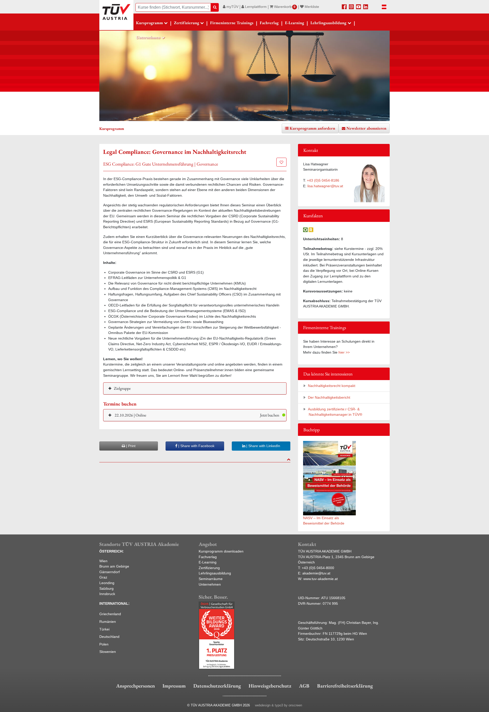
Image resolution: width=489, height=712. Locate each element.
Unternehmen (210, 584)
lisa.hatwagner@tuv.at (325, 186)
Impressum (174, 685)
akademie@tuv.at (316, 573)
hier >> (344, 352)
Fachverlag (269, 22)
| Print (130, 446)
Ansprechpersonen (135, 685)
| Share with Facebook (195, 446)
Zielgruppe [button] (122, 388)
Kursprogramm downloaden (221, 551)
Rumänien (107, 622)
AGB (304, 685)
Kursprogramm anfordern (312, 128)
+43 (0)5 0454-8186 (323, 180)
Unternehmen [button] (148, 37)
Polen (103, 644)
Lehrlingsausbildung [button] (328, 22)
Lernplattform (255, 7)
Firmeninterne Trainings (231, 22)
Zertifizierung (209, 568)
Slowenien (107, 652)
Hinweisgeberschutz (270, 685)
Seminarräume (211, 579)
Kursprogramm (149, 22)
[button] (194, 415)
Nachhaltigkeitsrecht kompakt (331, 386)
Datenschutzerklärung (217, 685)
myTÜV (231, 7)
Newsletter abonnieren (366, 128)
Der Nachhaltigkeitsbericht (329, 397)
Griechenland (110, 614)
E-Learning (294, 22)
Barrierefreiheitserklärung (345, 685)
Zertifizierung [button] (186, 22)
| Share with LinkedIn (262, 446)
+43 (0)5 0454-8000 (318, 568)
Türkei (104, 629)
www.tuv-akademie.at (320, 579)
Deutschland (109, 637)
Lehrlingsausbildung (215, 573)
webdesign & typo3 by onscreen (278, 705)
